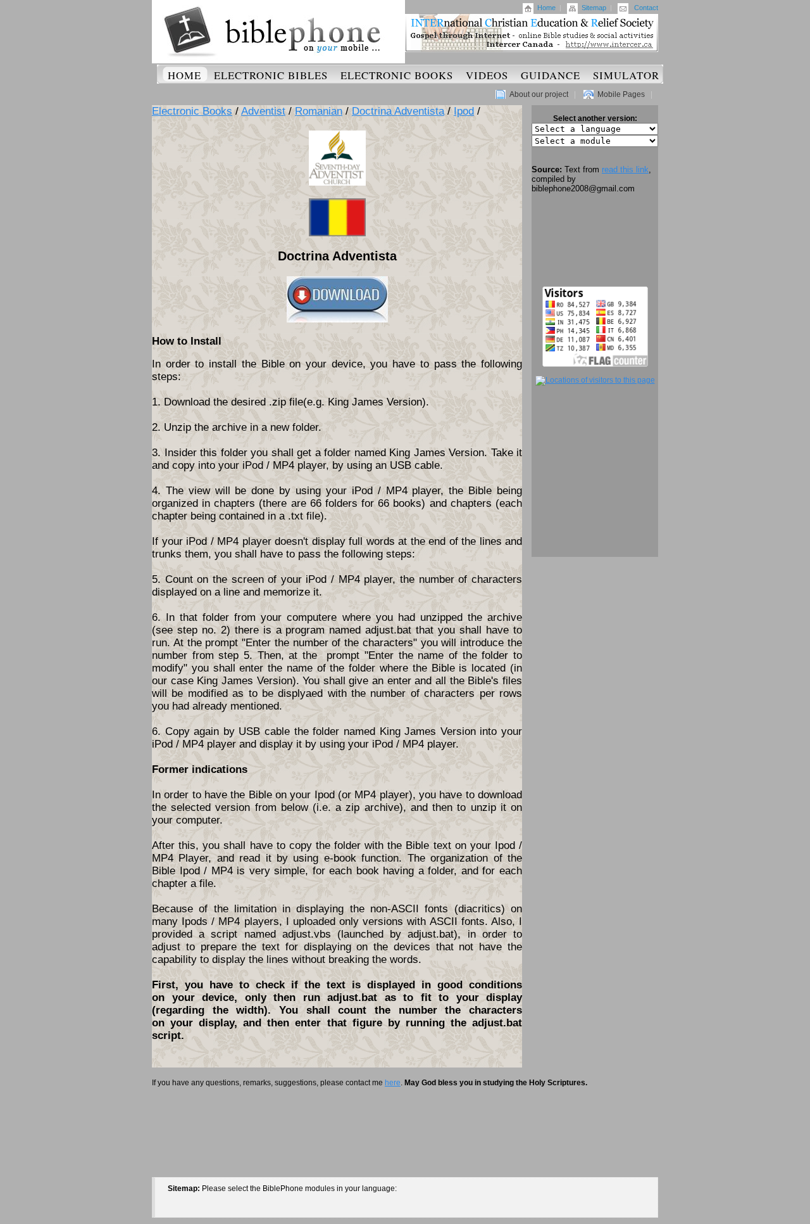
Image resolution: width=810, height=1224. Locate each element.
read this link (625, 169)
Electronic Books (396, 75)
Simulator (626, 75)
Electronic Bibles (271, 75)
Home (546, 7)
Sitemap (594, 7)
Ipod (464, 111)
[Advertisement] (595, 240)
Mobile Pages (621, 94)
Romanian (318, 111)
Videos (487, 75)
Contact (646, 7)
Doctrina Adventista (398, 111)
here (393, 1082)
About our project (538, 94)
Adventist (263, 111)
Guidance (550, 75)
